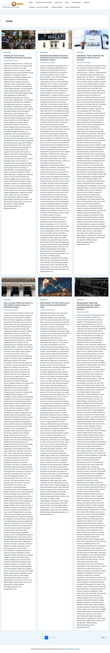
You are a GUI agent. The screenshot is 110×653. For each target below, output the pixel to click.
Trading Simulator (57, 7)
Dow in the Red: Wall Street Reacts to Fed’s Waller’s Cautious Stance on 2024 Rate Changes (18, 305)
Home (31, 2)
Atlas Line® (58, 2)
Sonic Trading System (72, 7)
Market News (7, 52)
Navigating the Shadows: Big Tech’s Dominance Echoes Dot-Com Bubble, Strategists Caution (54, 58)
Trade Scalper (76, 2)
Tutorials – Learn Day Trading (38, 7)
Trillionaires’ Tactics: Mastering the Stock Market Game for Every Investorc (90, 58)
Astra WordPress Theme (72, 649)
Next (103, 637)
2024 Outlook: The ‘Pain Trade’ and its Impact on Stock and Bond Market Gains (55, 305)
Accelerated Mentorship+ (43, 2)
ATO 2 (67, 2)
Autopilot (87, 2)
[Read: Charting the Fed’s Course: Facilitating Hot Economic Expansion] (18, 39)
